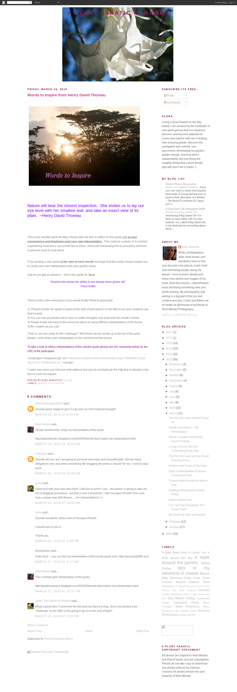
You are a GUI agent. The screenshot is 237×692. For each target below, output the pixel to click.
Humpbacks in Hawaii (174, 586)
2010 (169, 359)
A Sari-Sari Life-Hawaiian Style (185, 208)
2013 (169, 343)
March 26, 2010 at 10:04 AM (58, 444)
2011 (169, 354)
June (172, 396)
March (173, 413)
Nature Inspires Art (180, 499)
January (174, 526)
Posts (170, 95)
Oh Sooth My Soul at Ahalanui (187, 514)
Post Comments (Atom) (58, 638)
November (176, 369)
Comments (173, 102)
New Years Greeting (184, 590)
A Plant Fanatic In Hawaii (118, 13)
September (176, 380)
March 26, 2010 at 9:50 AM (57, 414)
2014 (169, 337)
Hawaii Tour (199, 582)
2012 (169, 348)
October (174, 375)
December (176, 364)
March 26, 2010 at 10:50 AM (58, 502)
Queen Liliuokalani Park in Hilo (179, 594)
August (174, 386)
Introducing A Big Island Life (181, 212)
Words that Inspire (51, 383)
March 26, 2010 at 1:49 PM (57, 541)
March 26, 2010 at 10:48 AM (58, 473)
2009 (169, 533)
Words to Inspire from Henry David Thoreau (66, 95)
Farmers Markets (173, 582)
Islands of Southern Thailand (182, 187)
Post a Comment (37, 625)
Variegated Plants (186, 602)
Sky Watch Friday (181, 598)
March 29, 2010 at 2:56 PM (57, 616)
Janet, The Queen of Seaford (53, 600)
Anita (38, 512)
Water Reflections (187, 606)
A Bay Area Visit (174, 552)
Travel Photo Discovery (181, 184)
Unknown (41, 453)
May (172, 402)
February (175, 521)
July (172, 391)
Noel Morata (42, 424)
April (172, 407)
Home (89, 631)
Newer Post (34, 631)
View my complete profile (179, 315)
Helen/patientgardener (49, 403)
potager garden (187, 614)
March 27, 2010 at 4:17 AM (57, 561)
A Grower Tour (197, 552)
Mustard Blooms (194, 586)
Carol (38, 483)
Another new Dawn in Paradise (188, 465)
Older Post (142, 631)
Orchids (204, 590)
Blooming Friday (181, 577)
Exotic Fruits (201, 577)
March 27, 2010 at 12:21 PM (58, 591)
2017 (169, 332)
